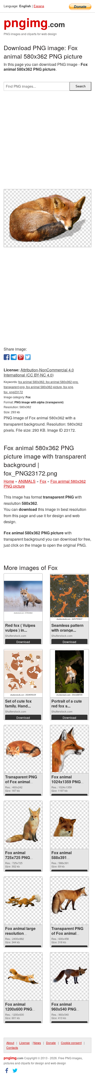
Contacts (12, 1047)
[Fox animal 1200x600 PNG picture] (23, 976)
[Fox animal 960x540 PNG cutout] (69, 976)
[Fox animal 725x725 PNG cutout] (23, 825)
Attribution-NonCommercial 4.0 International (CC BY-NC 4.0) (39, 372)
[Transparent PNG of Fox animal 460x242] (23, 749)
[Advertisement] (47, 142)
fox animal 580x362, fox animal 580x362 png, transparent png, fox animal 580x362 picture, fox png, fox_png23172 (41, 387)
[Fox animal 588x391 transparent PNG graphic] (69, 825)
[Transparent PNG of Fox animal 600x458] (69, 900)
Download (23, 642)
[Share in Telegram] (14, 357)
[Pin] (21, 357)
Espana (39, 6)
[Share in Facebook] (7, 357)
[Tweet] (28, 357)
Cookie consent (71, 1043)
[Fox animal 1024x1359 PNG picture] (69, 749)
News (37, 1043)
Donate (51, 1043)
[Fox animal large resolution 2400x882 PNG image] (23, 900)
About (10, 1043)
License (24, 1043)
